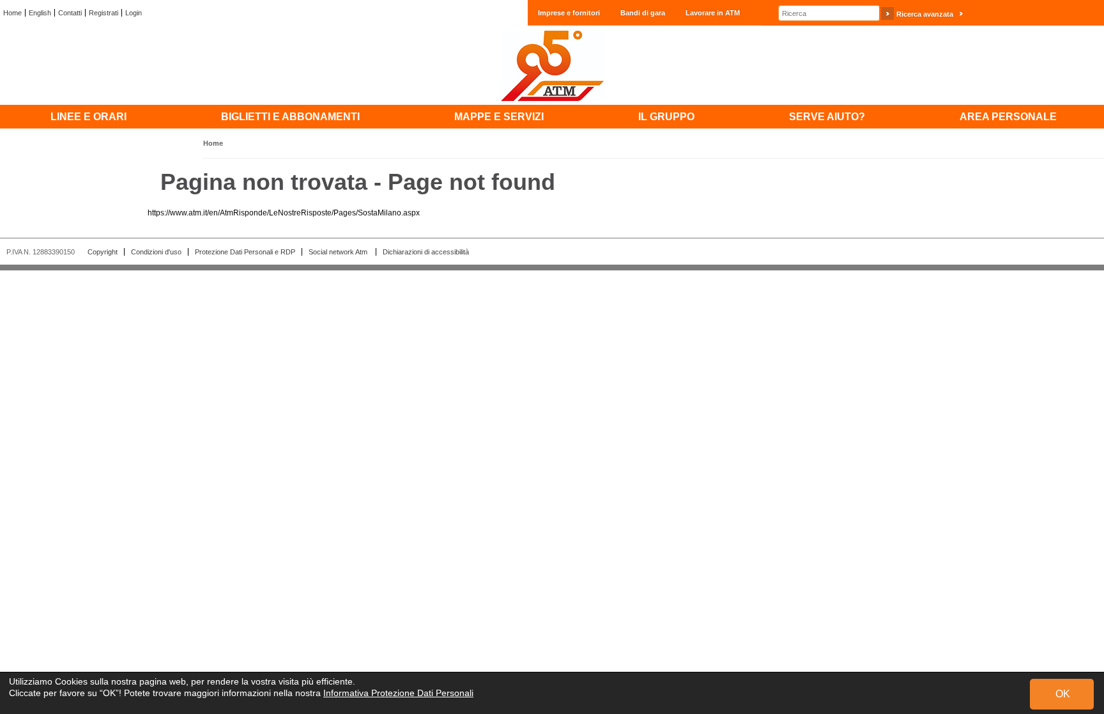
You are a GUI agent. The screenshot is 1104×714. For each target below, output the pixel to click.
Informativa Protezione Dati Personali (398, 693)
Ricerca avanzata (924, 14)
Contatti (70, 13)
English (40, 13)
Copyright (103, 252)
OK (1062, 693)
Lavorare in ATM (713, 13)
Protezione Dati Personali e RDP (245, 252)
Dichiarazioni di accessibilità (426, 252)
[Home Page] (552, 65)
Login (133, 13)
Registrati (103, 13)
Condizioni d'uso (156, 252)
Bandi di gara (642, 13)
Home (12, 13)
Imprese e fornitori (569, 13)
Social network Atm (339, 252)
